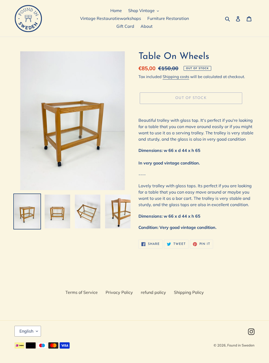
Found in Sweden (241, 345)
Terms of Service (81, 292)
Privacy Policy (119, 292)
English (26, 331)
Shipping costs (176, 76)
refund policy (153, 292)
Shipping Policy (189, 292)
